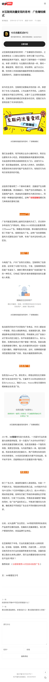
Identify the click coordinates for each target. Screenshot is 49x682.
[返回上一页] (45, 672)
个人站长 (38, 20)
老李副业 (5, 20)
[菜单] (45, 3)
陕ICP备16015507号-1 (24, 674)
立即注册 (24, 44)
